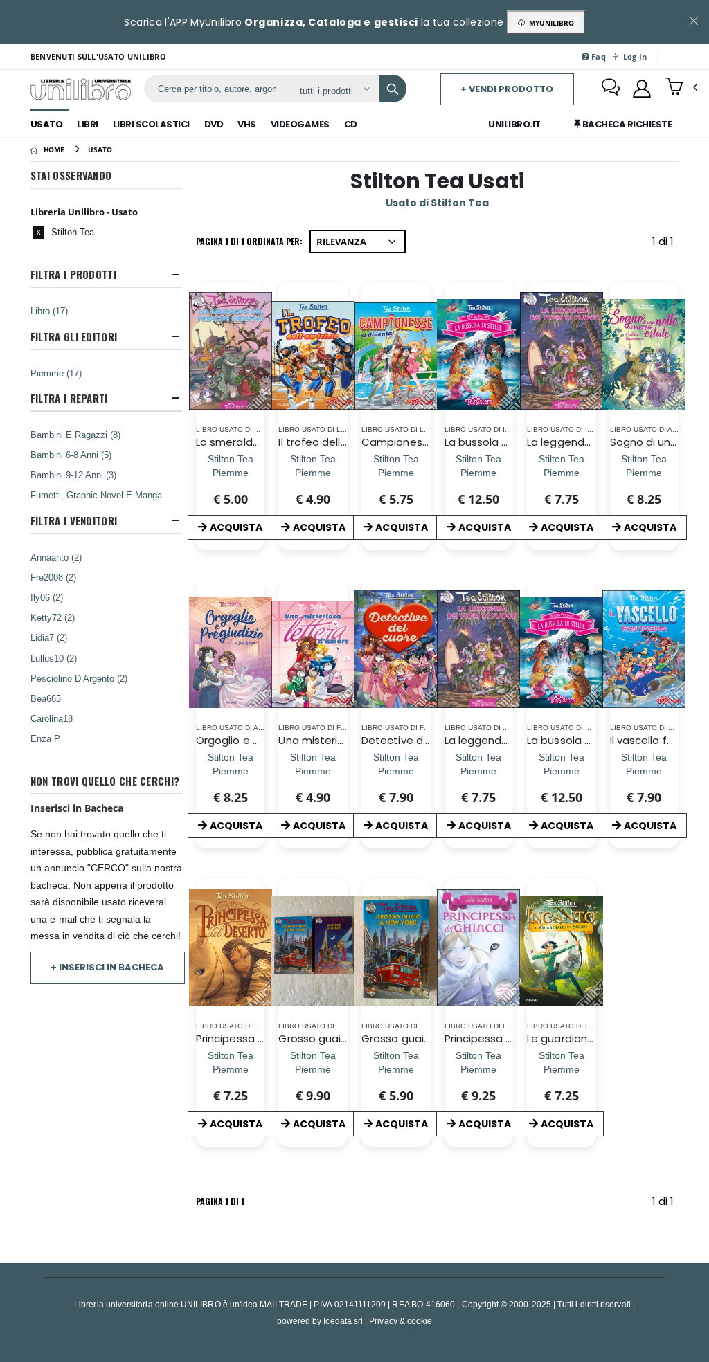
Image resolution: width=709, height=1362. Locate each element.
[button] (681, 88)
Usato (46, 124)
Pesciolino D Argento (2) (78, 678)
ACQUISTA (236, 527)
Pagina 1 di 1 (220, 1201)
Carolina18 (51, 718)
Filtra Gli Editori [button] (73, 336)
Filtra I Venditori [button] (73, 521)
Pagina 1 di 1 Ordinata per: (249, 241)
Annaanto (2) (56, 557)
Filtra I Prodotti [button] (73, 274)
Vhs (246, 124)
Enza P (45, 738)
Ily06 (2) (46, 597)
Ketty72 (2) (52, 617)
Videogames (300, 124)
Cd (350, 124)
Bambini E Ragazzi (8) (75, 434)
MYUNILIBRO (549, 23)
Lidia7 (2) (48, 637)
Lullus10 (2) (53, 658)
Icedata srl (343, 1321)
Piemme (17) (56, 373)
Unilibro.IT (514, 124)
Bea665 (45, 698)
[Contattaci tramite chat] (611, 88)
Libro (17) (49, 311)
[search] (392, 88)
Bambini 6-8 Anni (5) (70, 454)
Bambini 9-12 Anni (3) (73, 475)
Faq (597, 56)
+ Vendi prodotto (506, 89)
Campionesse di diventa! (426, 442)
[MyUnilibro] (642, 88)
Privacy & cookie (400, 1321)
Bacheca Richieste (626, 124)
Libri (87, 124)
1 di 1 (665, 244)
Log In (633, 56)
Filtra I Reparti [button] (69, 398)
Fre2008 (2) (53, 577)
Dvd (214, 124)
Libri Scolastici (151, 124)
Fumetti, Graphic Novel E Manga (96, 495)
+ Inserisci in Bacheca (107, 967)
